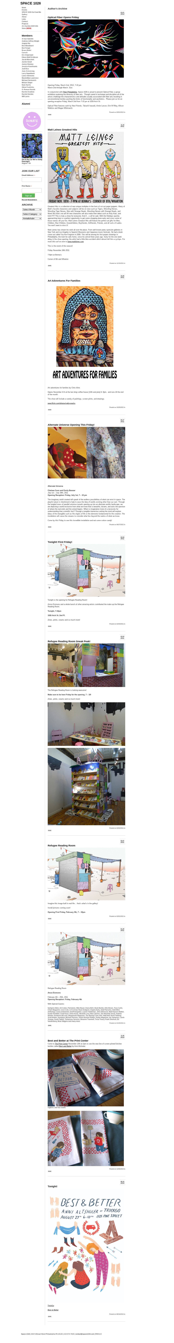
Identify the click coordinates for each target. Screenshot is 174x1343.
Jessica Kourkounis (29, 66)
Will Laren (25, 96)
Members (27, 35)
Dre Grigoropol (27, 55)
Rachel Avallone (28, 92)
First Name (27, 186)
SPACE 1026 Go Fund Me (31, 12)
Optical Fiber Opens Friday (63, 17)
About (24, 17)
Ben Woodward (27, 46)
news (49, 114)
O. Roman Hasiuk (28, 90)
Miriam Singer (27, 83)
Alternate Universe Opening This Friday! (71, 424)
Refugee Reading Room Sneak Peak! (69, 641)
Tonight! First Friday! (60, 542)
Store (26, 28)
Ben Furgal (26, 48)
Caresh (24, 53)
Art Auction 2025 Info (30, 26)
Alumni (26, 103)
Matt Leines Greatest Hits (62, 129)
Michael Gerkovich (29, 80)
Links (24, 19)
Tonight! (52, 1186)
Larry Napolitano (28, 73)
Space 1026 (25, 1334)
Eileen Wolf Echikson (30, 57)
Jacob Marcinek (28, 60)
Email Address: (28, 175)
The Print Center (61, 1044)
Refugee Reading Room (61, 845)
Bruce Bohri (26, 50)
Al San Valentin (27, 39)
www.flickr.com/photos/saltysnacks (61, 403)
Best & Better (53, 1310)
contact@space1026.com (84, 1334)
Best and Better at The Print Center (68, 1040)
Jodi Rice (25, 69)
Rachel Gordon (27, 94)
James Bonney (27, 64)
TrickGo (51, 1306)
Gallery (24, 14)
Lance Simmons (28, 76)
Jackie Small (27, 62)
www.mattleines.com (76, 242)
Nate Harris (26, 85)
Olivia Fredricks (28, 87)
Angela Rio (26, 43)
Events (24, 10)
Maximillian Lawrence (30, 78)
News (24, 8)
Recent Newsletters (29, 200)
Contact (25, 21)
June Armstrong (28, 71)
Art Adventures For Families (64, 280)
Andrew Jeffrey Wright (30, 41)
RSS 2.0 (98, 1334)
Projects (25, 24)
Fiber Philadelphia (70, 92)
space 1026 (30, 3)
